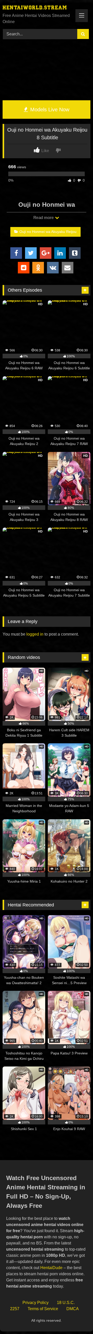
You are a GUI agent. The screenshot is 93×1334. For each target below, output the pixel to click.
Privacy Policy (35, 1302)
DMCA (72, 1309)
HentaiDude (51, 1268)
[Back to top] (77, 1319)
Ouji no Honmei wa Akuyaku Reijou (47, 232)
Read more (44, 217)
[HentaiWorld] (38, 8)
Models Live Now (49, 109)
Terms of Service (43, 1309)
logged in (34, 634)
